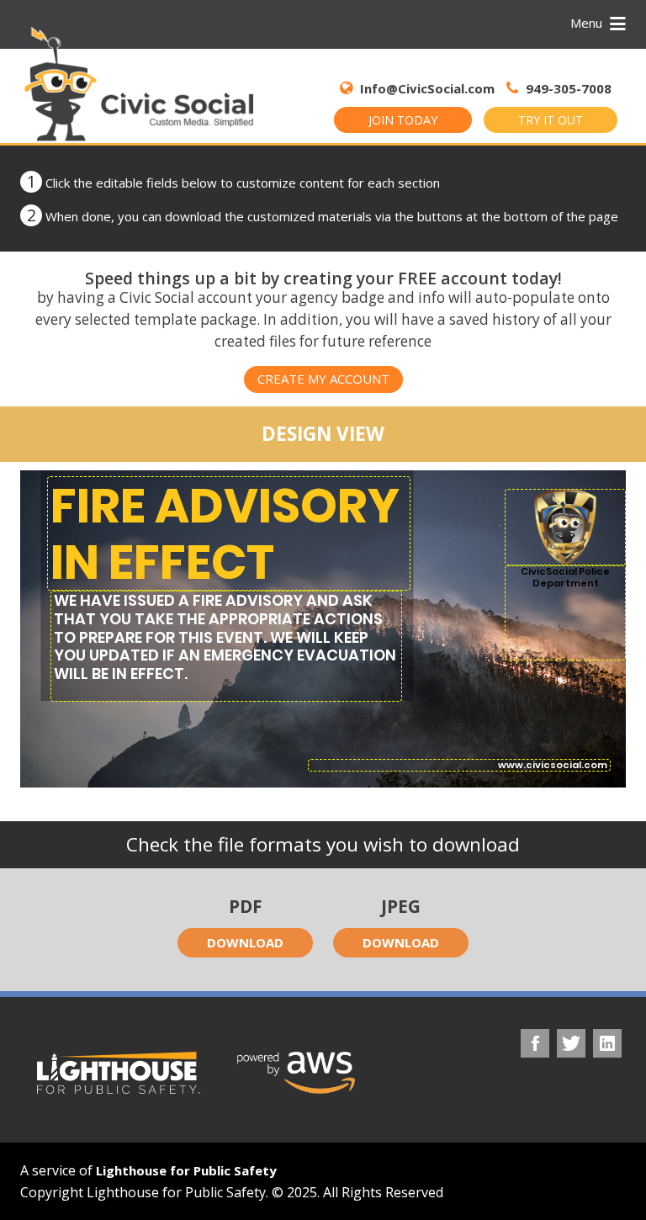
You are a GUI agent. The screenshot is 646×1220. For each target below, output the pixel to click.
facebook (535, 1043)
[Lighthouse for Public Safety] (118, 1073)
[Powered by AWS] (296, 1073)
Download (245, 942)
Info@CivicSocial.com (427, 88)
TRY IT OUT (550, 120)
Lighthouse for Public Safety (186, 1170)
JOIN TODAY (402, 120)
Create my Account (323, 378)
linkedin (607, 1043)
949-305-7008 (567, 88)
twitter (571, 1043)
